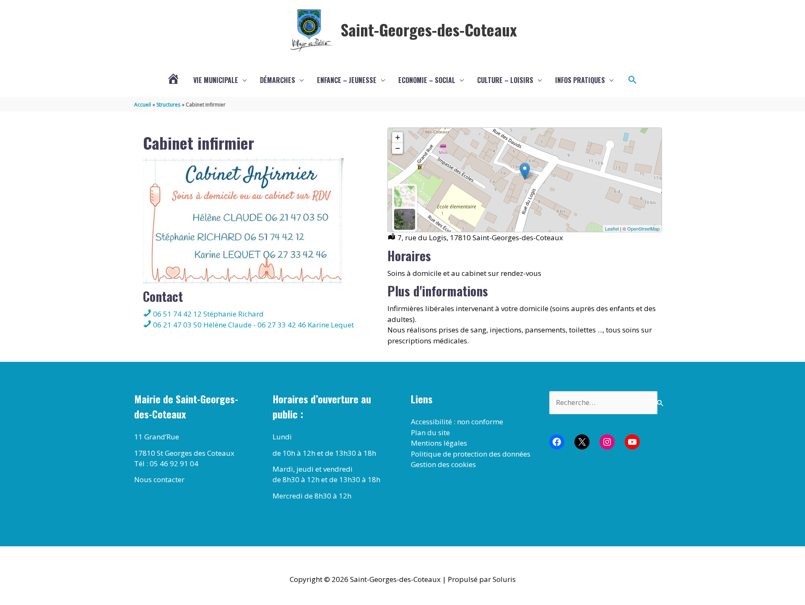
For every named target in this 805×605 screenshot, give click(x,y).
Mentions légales (439, 443)
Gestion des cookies (443, 464)
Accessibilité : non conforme (457, 421)
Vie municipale (215, 80)
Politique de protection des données (470, 454)
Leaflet (612, 228)
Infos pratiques (580, 80)
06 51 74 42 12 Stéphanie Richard (207, 314)
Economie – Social (426, 80)
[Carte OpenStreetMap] (404, 196)
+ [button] (397, 137)
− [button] (397, 148)
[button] (632, 80)
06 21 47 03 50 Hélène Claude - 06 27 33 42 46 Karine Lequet (252, 325)
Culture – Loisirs (505, 80)
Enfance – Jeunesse (347, 80)
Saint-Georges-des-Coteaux (428, 29)
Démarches (277, 80)
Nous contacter (159, 479)
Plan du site (430, 432)
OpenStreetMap (643, 228)
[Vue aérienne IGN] (404, 219)
